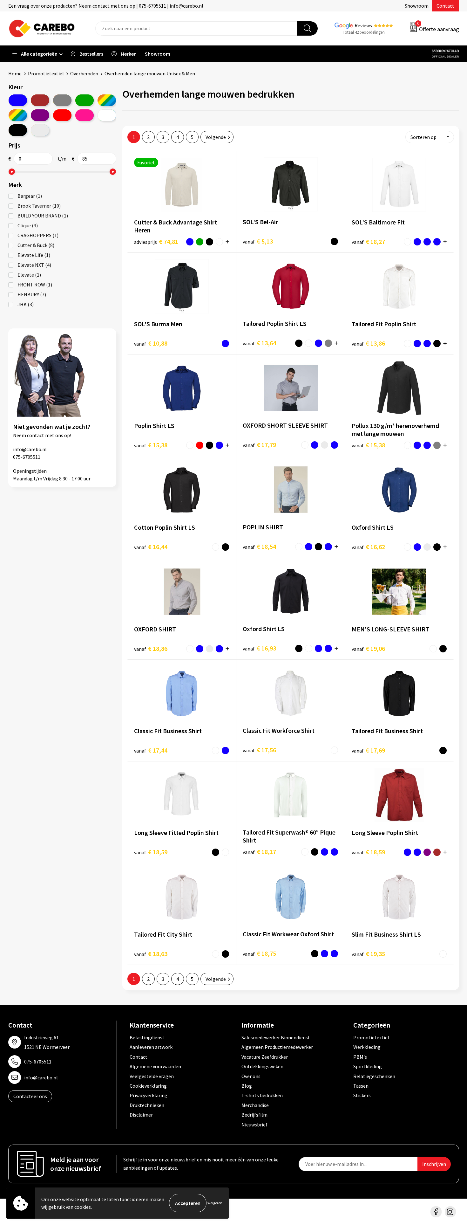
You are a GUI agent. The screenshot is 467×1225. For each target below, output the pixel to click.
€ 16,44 (150, 547)
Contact (445, 6)
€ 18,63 (150, 954)
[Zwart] (18, 130)
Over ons (251, 1076)
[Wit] (107, 115)
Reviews (363, 25)
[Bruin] (40, 100)
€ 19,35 (368, 954)
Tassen (361, 1086)
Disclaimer (141, 1114)
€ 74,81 (156, 241)
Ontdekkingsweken (262, 1066)
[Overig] (18, 115)
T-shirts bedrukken (262, 1095)
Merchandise (255, 1105)
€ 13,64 (259, 343)
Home (15, 73)
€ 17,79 (259, 445)
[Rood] (62, 115)
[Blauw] (18, 100)
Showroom (417, 6)
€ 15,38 (150, 445)
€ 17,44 (150, 750)
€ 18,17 (259, 852)
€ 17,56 (259, 750)
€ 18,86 (150, 648)
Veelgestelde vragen (152, 1076)
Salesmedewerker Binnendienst (275, 1037)
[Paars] (40, 115)
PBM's (360, 1057)
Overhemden (84, 73)
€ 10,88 (150, 343)
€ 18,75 (259, 953)
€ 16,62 (368, 547)
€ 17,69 (368, 750)
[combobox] (196, 28)
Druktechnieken (147, 1105)
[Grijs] (62, 100)
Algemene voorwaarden (155, 1066)
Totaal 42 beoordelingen (364, 32)
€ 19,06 (368, 648)
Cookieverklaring (148, 1086)
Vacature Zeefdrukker (264, 1057)
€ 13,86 (368, 343)
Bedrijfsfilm (254, 1114)
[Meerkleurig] (107, 100)
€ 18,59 (150, 852)
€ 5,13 (258, 241)
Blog (246, 1086)
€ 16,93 (259, 648)
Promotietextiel (46, 73)
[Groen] (84, 100)
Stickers (362, 1095)
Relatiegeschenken (374, 1076)
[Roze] (84, 115)
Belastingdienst (147, 1037)
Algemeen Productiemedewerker (277, 1047)
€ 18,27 (368, 241)
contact (35, 435)
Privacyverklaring (148, 1095)
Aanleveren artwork (151, 1047)
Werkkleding (367, 1047)
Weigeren (214, 1203)
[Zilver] (40, 130)
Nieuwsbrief (254, 1124)
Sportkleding (367, 1066)
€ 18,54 (259, 546)
